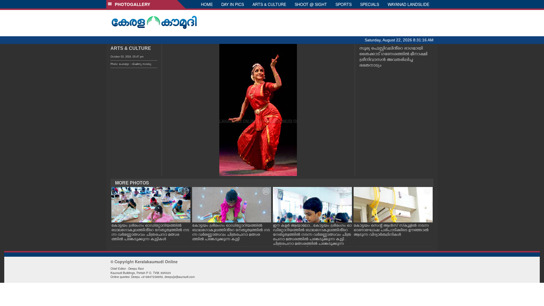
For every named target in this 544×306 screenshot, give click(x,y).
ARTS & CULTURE (269, 4)
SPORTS (343, 4)
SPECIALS (369, 4)
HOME (207, 4)
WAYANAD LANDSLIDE (408, 4)
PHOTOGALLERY (131, 4)
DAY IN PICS (232, 4)
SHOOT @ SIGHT (311, 4)
